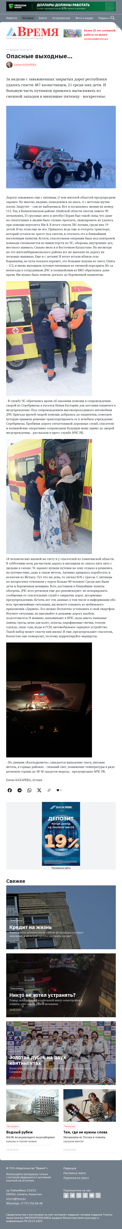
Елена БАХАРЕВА (25, 64)
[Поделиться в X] (39, 790)
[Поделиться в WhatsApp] (29, 790)
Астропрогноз (61, 18)
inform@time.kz (16, 1199)
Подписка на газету (76, 1178)
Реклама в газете (74, 1173)
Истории (28, 18)
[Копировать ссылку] (49, 790)
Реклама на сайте (61, 867)
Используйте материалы (22, 1174)
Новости (11, 18)
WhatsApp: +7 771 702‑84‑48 (24, 1203)
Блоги (43, 18)
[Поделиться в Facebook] (9, 790)
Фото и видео (84, 18)
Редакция (104, 18)
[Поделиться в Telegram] (19, 790)
